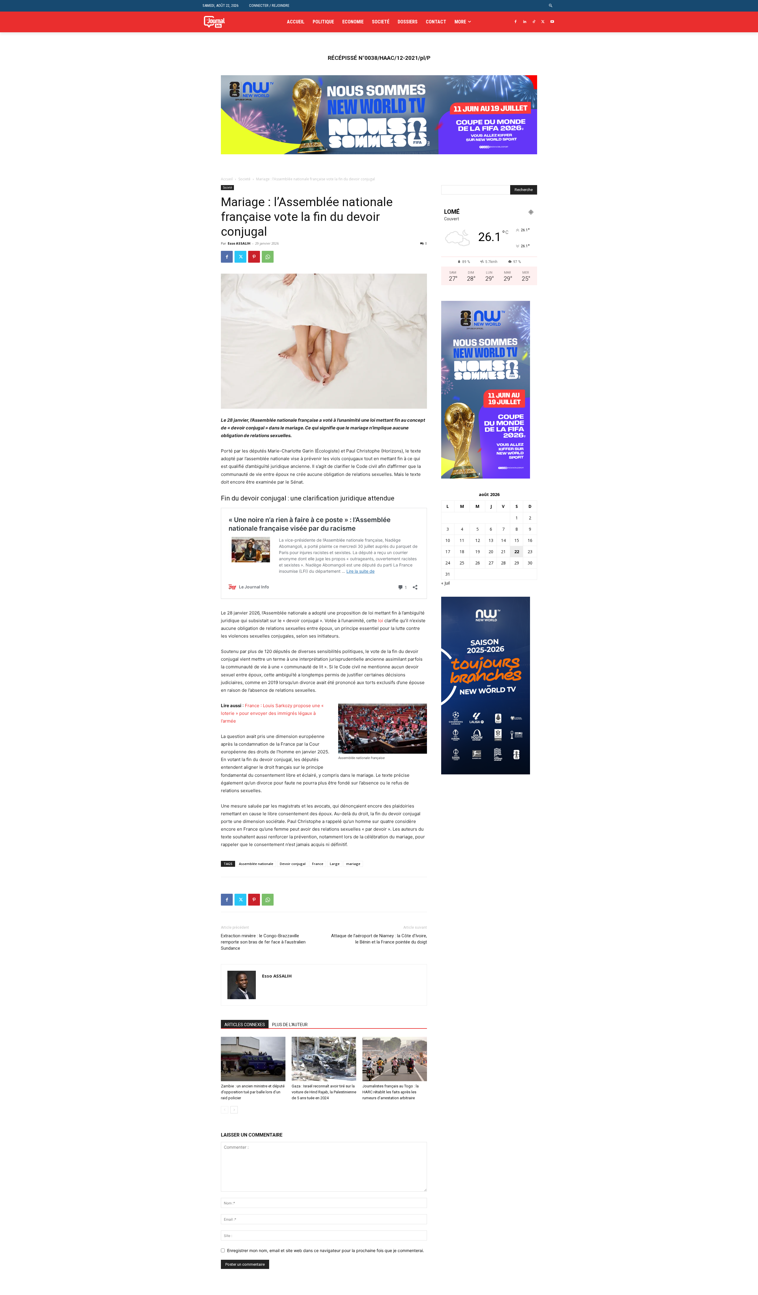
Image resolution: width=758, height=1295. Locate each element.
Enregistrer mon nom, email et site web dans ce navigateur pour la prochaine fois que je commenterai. (325, 1250)
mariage (353, 863)
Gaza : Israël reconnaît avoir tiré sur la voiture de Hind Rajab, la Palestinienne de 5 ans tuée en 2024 (324, 1092)
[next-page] (234, 1109)
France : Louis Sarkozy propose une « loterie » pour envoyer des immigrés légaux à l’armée (272, 713)
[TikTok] (534, 22)
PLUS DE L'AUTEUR (290, 1024)
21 (503, 551)
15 (516, 540)
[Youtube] (552, 22)
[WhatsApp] (268, 257)
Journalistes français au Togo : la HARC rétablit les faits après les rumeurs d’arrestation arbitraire (390, 1092)
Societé (244, 179)
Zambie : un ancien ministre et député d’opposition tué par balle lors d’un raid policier (253, 1092)
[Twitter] (542, 22)
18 (462, 551)
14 (503, 540)
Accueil (227, 179)
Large (335, 863)
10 (447, 540)
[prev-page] (224, 1109)
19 (477, 551)
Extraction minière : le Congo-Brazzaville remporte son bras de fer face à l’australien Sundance (263, 942)
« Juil (445, 583)
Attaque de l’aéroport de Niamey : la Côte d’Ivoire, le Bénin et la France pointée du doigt (379, 939)
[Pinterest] (254, 257)
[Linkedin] (524, 22)
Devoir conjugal (293, 863)
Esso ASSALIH (239, 243)
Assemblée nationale (256, 863)
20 (491, 551)
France (317, 863)
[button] (550, 5)
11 (462, 540)
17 (447, 551)
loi (380, 620)
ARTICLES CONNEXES (244, 1024)
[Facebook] (515, 22)
